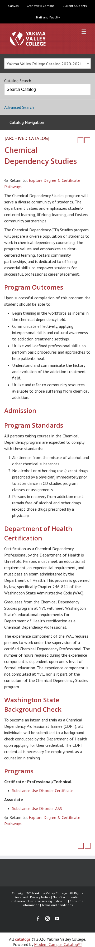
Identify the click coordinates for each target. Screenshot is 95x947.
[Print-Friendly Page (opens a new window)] (80, 140)
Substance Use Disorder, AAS (37, 808)
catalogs (23, 939)
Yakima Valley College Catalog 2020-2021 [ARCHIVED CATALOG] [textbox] (49, 63)
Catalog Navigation (27, 122)
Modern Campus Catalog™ (58, 944)
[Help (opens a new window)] (87, 140)
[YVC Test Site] (28, 38)
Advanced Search (19, 107)
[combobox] (47, 63)
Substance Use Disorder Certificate (42, 790)
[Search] (85, 89)
